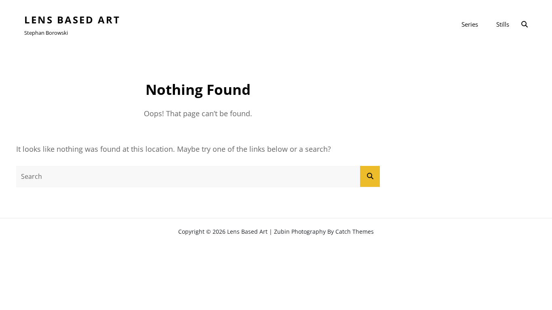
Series (469, 24)
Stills (502, 24)
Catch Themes (354, 231)
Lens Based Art (72, 19)
